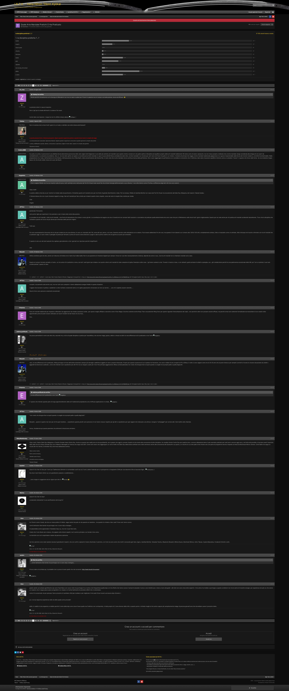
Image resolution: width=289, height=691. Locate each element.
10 (35, 85)
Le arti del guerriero (46, 26)
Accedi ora (208, 639)
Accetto (253, 688)
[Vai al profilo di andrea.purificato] (22, 339)
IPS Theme (17, 680)
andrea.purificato (22, 331)
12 (40, 85)
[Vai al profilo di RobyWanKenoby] (22, 446)
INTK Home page (22, 12)
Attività (97, 12)
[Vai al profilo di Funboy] (22, 131)
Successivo (45, 85)
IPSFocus (24, 680)
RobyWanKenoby (22, 438)
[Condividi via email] (20, 652)
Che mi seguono (266, 24)
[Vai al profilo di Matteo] (22, 501)
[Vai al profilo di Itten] (22, 526)
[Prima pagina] (16, 85)
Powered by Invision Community (266, 682)
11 (38, 85)
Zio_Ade (22, 89)
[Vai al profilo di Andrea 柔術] (22, 159)
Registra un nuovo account (80, 639)
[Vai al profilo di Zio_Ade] (22, 98)
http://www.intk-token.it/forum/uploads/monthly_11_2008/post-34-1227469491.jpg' (108, 277)
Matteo (22, 493)
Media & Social (47, 12)
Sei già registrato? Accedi (256, 12)
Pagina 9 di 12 (55, 85)
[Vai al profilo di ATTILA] (22, 215)
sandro (22, 555)
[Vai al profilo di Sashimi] (22, 474)
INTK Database (34, 12)
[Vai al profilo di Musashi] (22, 261)
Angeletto (22, 175)
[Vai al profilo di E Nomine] (22, 316)
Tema (16, 682)
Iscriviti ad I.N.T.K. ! (72, 12)
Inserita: (35, 89)
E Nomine (22, 307)
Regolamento (86, 12)
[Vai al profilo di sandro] (22, 563)
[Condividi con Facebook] (18, 652)
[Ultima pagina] (50, 85)
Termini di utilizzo (31, 688)
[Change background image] (273, 12)
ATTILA (22, 207)
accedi (17, 79)
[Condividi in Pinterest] (23, 652)
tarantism (25, 26)
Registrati (267, 12)
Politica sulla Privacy (25, 682)
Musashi (22, 252)
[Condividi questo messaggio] (271, 89)
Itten (22, 518)
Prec (19, 85)
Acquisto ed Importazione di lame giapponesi (144, 20)
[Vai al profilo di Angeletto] (22, 185)
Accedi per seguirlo (255, 24)
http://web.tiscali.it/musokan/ (90, 569)
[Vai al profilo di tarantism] (18, 26)
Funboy (22, 121)
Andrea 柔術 (22, 150)
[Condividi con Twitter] (15, 652)
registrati (22, 79)
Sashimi (22, 465)
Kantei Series (60, 12)
